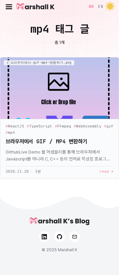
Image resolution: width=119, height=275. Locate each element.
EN (100, 6)
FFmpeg (63, 126)
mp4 (10, 132)
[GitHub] (59, 236)
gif (108, 126)
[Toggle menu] (9, 7)
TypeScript (39, 126)
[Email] (74, 236)
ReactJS (15, 126)
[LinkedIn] (44, 236)
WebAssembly (87, 126)
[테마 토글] (110, 6)
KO (91, 6)
